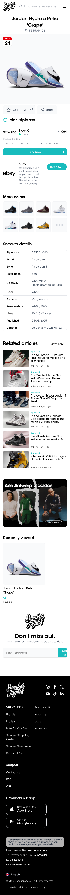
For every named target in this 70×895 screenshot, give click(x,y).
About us (40, 714)
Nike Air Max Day (17, 728)
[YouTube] (48, 694)
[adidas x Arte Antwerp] (35, 503)
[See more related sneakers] (59, 225)
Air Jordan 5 (39, 266)
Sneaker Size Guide (18, 746)
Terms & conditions (16, 887)
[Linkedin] (62, 694)
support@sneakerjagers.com (30, 850)
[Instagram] (48, 687)
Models (10, 721)
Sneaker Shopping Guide (17, 737)
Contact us (13, 772)
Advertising (42, 728)
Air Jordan (38, 259)
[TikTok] (55, 694)
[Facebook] (55, 687)
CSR (9, 786)
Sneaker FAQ (14, 753)
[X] (62, 687)
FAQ (8, 779)
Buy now (47, 151)
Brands (10, 714)
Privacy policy (37, 887)
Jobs (38, 721)
